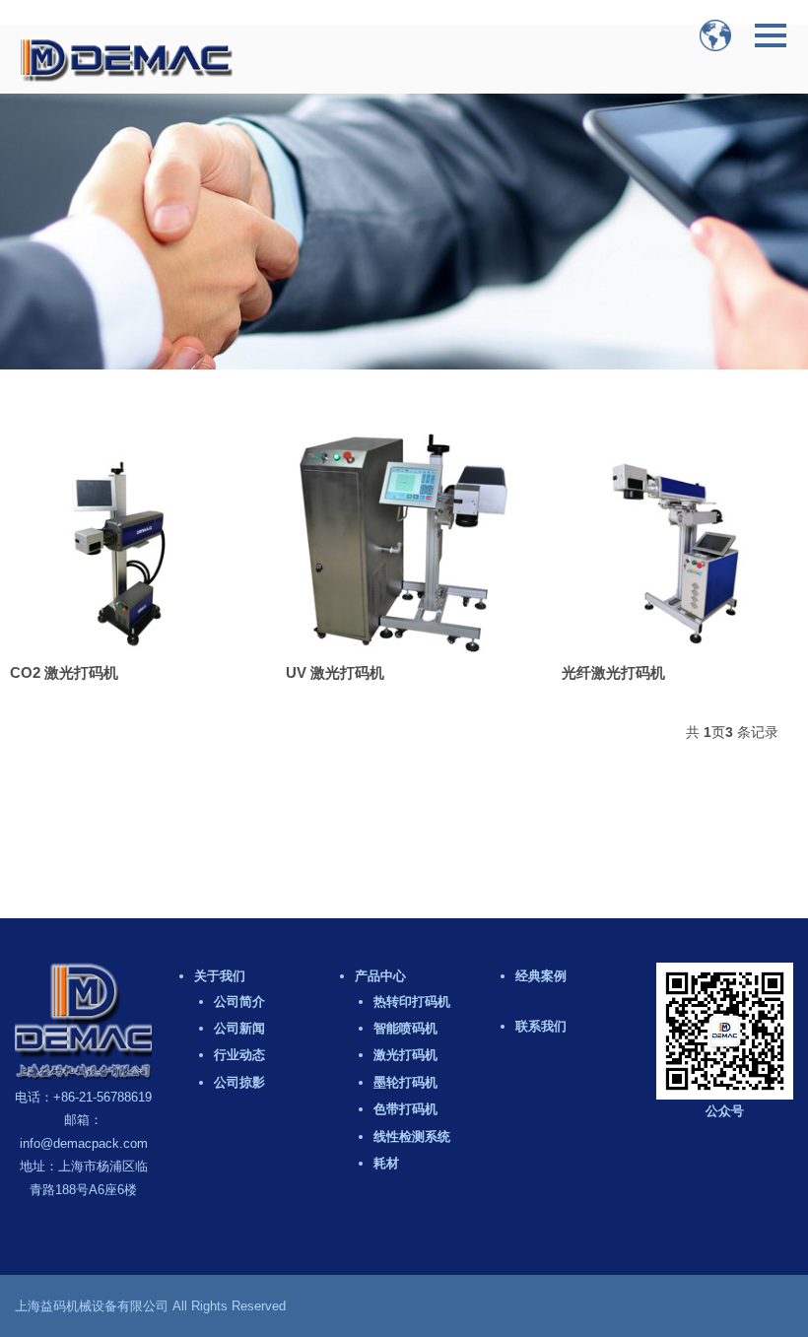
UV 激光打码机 (335, 672)
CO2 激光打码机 (64, 672)
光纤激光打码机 (613, 672)
